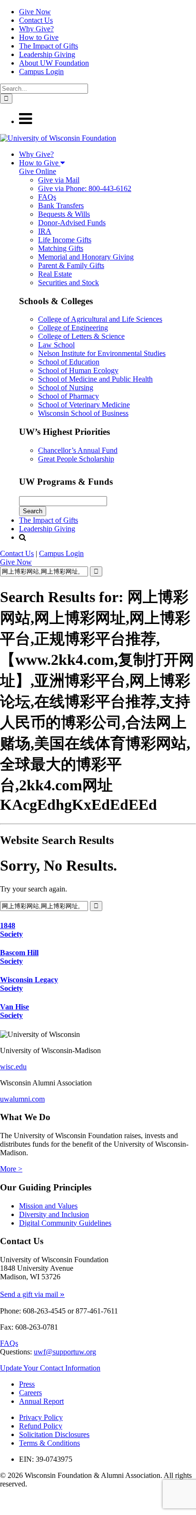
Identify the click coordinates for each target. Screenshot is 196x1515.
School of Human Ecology (78, 370)
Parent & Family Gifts (71, 265)
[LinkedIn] (4, 1510)
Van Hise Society (14, 1011)
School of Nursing (65, 388)
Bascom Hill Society (19, 957)
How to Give (39, 37)
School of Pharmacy (68, 396)
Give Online (37, 171)
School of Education (68, 362)
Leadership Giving (47, 54)
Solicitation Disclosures (54, 1434)
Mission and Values (48, 1206)
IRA (44, 231)
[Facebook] (2, 1501)
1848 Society (11, 929)
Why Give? (36, 29)
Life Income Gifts (64, 240)
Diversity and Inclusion (54, 1214)
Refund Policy (40, 1426)
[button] (25, 121)
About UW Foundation (54, 63)
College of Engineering (73, 328)
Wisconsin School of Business (83, 413)
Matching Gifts (60, 248)
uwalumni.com (22, 1099)
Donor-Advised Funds (72, 223)
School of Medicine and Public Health (95, 379)
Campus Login (41, 71)
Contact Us (36, 20)
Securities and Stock (68, 282)
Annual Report (41, 1401)
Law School (56, 345)
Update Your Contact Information (50, 1368)
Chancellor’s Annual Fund (78, 450)
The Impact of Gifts (48, 46)
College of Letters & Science (81, 336)
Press (27, 1384)
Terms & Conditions (49, 1443)
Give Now (35, 12)
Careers (30, 1393)
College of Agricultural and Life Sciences (100, 319)
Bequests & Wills (64, 214)
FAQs (47, 197)
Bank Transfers (61, 205)
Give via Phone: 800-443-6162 (84, 188)
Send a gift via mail (32, 1294)
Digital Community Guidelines (65, 1223)
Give (16, 562)
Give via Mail (58, 180)
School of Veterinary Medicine (84, 405)
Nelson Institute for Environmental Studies (102, 353)
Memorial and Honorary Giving (86, 257)
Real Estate (55, 274)
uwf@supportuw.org (65, 1352)
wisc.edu (13, 1067)
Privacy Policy (41, 1417)
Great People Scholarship (76, 459)
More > (11, 1169)
